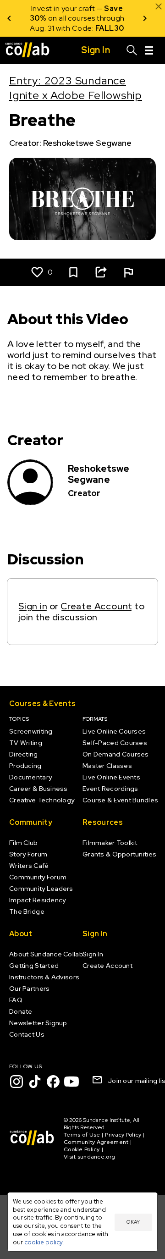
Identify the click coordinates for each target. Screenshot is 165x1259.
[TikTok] (35, 1081)
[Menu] (149, 50)
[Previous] (9, 18)
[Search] (132, 50)
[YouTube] (71, 1081)
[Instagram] (16, 1081)
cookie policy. (44, 1242)
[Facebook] (53, 1081)
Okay (133, 1222)
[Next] (145, 18)
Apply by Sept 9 (89, 28)
